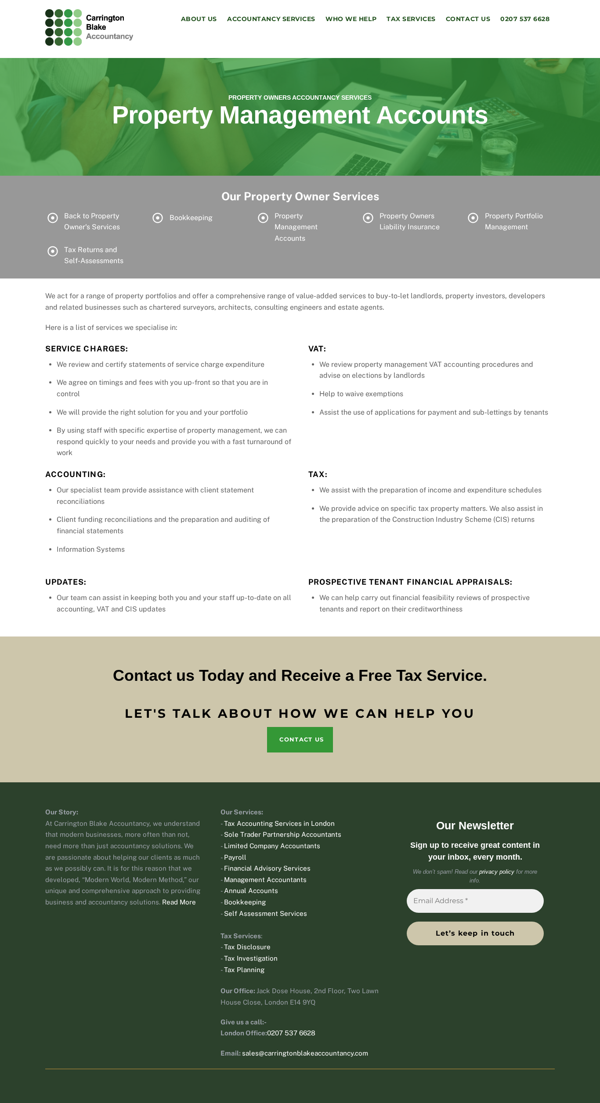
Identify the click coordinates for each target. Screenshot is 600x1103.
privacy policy (496, 871)
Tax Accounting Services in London (279, 823)
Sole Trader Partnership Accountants (282, 834)
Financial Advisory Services (267, 868)
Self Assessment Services (265, 913)
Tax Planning (244, 969)
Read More (179, 902)
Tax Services (411, 18)
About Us (199, 18)
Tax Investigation (251, 958)
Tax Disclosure (247, 947)
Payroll (235, 857)
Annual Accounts (251, 890)
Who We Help (350, 18)
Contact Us (468, 18)
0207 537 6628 (524, 18)
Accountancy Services (271, 18)
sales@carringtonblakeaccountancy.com (305, 1053)
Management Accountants (265, 879)
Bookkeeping (245, 902)
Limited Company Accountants (272, 846)
